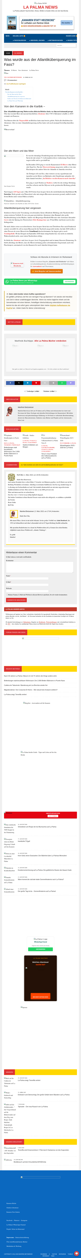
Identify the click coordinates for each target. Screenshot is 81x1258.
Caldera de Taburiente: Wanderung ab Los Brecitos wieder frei (26, 685)
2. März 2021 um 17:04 (43, 511)
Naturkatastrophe (48, 447)
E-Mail (8, 582)
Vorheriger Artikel (33, 391)
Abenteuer (41, 113)
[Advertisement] (40, 792)
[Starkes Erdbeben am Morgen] (31, 438)
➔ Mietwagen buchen (55, 40)
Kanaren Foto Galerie (13, 1212)
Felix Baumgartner (39, 220)
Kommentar (9, 560)
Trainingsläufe (9, 233)
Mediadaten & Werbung (14, 1246)
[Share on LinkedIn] (27, 383)
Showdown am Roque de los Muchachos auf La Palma (37, 827)
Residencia (42, 622)
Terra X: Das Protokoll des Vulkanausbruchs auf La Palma (49, 456)
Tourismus (7, 445)
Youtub (54, 1254)
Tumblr (70, 1254)
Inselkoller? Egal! (24, 841)
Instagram (24, 1220)
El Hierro (14, 70)
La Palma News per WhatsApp (15, 101)
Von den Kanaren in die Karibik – (14, 92)
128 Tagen (17, 191)
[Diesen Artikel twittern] (19, 383)
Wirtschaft (16, 445)
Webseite (9, 588)
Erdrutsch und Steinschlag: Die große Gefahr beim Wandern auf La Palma (44, 1095)
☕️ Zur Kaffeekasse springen (15, 84)
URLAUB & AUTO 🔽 (19, 36)
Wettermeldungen (51, 622)
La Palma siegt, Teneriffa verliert (15, 694)
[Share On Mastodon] (70, 383)
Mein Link (21, 420)
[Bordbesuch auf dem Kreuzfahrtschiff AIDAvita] (8, 1160)
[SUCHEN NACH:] (66, 45)
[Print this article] (53, 383)
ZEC (9, 624)
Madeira (49, 182)
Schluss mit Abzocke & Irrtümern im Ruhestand (19, 98)
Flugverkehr (64, 443)
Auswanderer (37, 266)
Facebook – (10, 1220)
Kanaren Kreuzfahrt (14, 1142)
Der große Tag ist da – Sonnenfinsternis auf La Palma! (37, 891)
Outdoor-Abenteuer (12, 1208)
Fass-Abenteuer (23, 70)
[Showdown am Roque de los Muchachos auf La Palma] (10, 832)
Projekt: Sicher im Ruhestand (15, 1229)
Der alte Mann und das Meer (14, 94)
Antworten (44, 475)
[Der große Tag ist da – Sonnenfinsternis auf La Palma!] (10, 892)
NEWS (7, 36)
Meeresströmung (49, 167)
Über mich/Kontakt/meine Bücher (17, 1242)
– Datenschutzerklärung (18, 1237)
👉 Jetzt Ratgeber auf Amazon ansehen (46, 271)
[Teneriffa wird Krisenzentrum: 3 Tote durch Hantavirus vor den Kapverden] (10, 1153)
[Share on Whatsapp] (62, 383)
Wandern (9, 1072)
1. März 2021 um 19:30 (32, 475)
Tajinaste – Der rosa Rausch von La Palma (33, 1106)
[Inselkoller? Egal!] (10, 847)
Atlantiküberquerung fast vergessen (16, 96)
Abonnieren (69, 281)
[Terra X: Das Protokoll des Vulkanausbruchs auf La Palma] (49, 443)
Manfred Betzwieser (14, 77)
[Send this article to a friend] (44, 383)
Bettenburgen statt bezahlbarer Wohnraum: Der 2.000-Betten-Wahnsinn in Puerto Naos (12, 452)
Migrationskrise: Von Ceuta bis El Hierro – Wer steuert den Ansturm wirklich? (30, 690)
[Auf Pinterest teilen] (36, 383)
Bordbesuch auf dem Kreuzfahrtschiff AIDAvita (30, 1162)
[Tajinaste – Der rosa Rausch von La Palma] (10, 1132)
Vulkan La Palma (47, 449)
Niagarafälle (23, 120)
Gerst (6, 220)
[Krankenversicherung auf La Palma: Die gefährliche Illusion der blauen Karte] (10, 870)
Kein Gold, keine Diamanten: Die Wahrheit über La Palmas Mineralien (42, 855)
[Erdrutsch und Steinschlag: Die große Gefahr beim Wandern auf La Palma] (10, 1098)
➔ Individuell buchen (36, 40)
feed (52, 1256)
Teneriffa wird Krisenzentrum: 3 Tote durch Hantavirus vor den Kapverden (43, 1150)
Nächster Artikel (48, 391)
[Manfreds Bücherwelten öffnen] (40, 981)
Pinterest (17, 1220)
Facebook (43, 1254)
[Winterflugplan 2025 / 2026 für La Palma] (68, 440)
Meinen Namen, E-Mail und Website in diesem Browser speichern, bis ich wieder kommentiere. (38, 595)
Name (8, 576)
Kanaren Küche (11, 1203)
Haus (5, 443)
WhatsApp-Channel (19, 1225)
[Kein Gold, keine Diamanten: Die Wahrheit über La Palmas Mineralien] (10, 861)
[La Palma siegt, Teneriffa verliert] (10, 1086)
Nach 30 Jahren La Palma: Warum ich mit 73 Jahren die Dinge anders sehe (30, 676)
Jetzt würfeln (53, 816)
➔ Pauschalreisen (19, 40)
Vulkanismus (32, 442)
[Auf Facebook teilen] (10, 383)
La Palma (11, 443)
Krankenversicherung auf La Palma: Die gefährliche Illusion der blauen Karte (45, 870)
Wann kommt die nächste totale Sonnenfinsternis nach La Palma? (41, 879)
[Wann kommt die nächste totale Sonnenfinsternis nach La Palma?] (10, 882)
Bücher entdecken (40, 997)
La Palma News (34, 70)
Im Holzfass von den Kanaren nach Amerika (59, 178)
